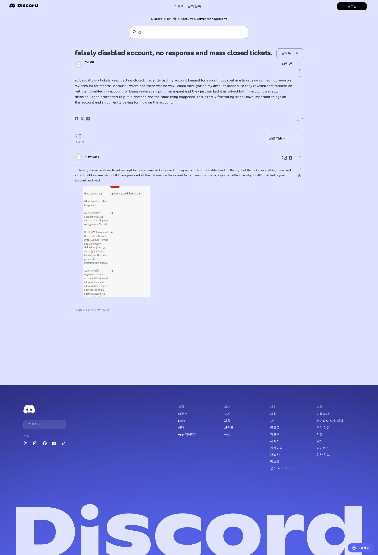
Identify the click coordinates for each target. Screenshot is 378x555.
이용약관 (322, 413)
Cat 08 (89, 62)
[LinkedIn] (88, 118)
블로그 (275, 427)
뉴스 (227, 434)
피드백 (179, 6)
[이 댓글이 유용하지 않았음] (299, 169)
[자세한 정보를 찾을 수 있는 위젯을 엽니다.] (360, 548)
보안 (273, 420)
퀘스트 (275, 461)
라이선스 (322, 448)
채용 (227, 420)
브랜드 (228, 427)
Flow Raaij (92, 156)
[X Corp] (82, 118)
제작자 (275, 441)
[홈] (23, 6)
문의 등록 (194, 6)
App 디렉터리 (187, 434)
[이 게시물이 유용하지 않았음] (299, 76)
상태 (181, 427)
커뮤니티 (276, 448)
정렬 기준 (276, 138)
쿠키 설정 (323, 427)
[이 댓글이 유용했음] (299, 156)
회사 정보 (323, 454)
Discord (156, 18)
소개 (227, 413)
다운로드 (184, 413)
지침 (319, 434)
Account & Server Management (204, 18)
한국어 (33, 424)
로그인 (98, 310)
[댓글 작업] (299, 175)
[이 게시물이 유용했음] (299, 63)
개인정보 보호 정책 (329, 420)
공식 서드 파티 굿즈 (284, 468)
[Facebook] (76, 118)
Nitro (181, 420)
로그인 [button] (352, 6)
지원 (273, 413)
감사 (319, 441)
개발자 (275, 454)
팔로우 (286, 53)
